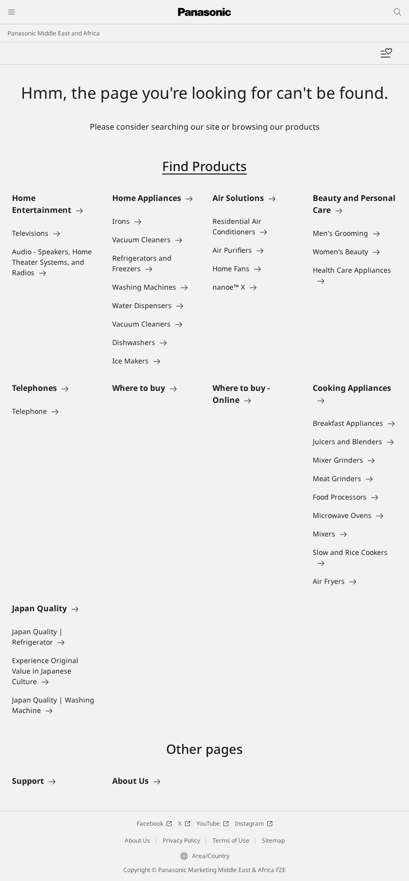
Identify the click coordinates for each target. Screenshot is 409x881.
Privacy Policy (181, 840)
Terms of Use (230, 840)
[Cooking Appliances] (355, 399)
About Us (137, 840)
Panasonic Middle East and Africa (53, 33)
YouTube (208, 823)
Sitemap (273, 840)
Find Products (204, 166)
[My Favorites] (386, 53)
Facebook (150, 823)
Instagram (249, 823)
